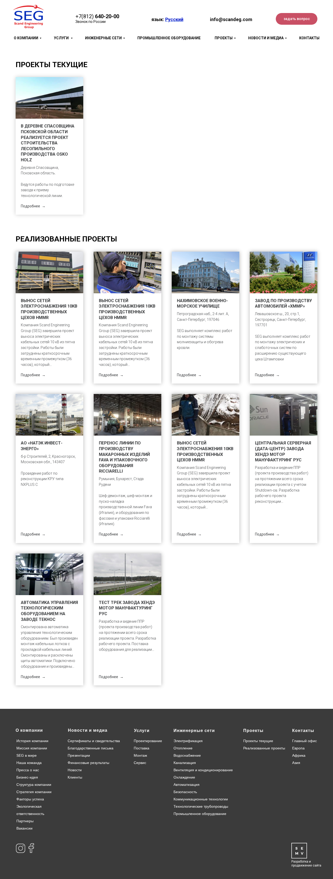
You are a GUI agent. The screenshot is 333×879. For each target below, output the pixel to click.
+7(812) (84, 16)
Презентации (79, 755)
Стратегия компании (34, 792)
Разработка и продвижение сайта (306, 863)
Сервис (140, 763)
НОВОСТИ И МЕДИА (266, 38)
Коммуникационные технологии (201, 799)
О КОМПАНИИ (26, 38)
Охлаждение (184, 777)
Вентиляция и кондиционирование (203, 770)
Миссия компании (31, 748)
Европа (298, 748)
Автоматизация (187, 784)
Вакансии (24, 828)
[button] (296, 19)
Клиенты (75, 777)
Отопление (183, 748)
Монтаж (140, 755)
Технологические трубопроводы (201, 806)
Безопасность (185, 792)
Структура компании (33, 784)
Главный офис (304, 741)
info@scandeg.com (231, 19)
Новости (75, 770)
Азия (296, 763)
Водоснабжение (187, 755)
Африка (298, 755)
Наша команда (29, 763)
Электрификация (188, 741)
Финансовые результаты (88, 763)
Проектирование (148, 741)
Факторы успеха (30, 799)
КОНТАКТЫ (309, 38)
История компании (32, 741)
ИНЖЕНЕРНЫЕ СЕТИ (103, 38)
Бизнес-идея (27, 777)
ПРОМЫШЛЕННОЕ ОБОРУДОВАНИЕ (169, 38)
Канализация (185, 763)
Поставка (141, 748)
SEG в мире (26, 755)
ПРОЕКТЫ (224, 38)
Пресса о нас (27, 770)
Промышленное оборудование (200, 814)
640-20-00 (107, 16)
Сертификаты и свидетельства (94, 741)
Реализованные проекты (264, 748)
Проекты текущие (258, 741)
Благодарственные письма (90, 748)
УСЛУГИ (61, 38)
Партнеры (25, 821)
